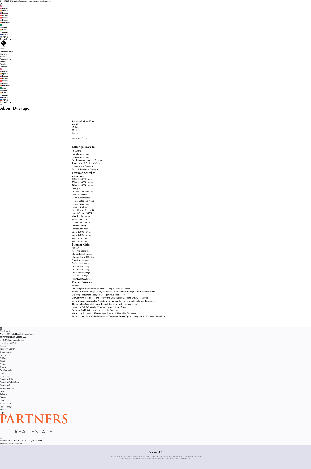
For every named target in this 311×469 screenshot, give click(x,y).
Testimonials (6, 370)
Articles (3, 64)
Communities (5, 51)
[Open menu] (1, 104)
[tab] (155, 123)
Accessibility (5, 403)
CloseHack (17, 443)
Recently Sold (5, 59)
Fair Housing (6, 406)
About (2, 61)
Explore (3, 346)
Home (3, 373)
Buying (2, 54)
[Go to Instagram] (1, 3)
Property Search (7, 349)
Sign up (3, 39)
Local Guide (4, 376)
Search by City (6, 379)
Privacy (3, 394)
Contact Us (5, 367)
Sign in (8, 39)
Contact (3, 67)
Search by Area (7, 388)
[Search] (72, 135)
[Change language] (2, 6)
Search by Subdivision (9, 382)
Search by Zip (6, 385)
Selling (2, 56)
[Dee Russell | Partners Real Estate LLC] (33, 434)
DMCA (3, 400)
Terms (3, 397)
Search (2, 49)
